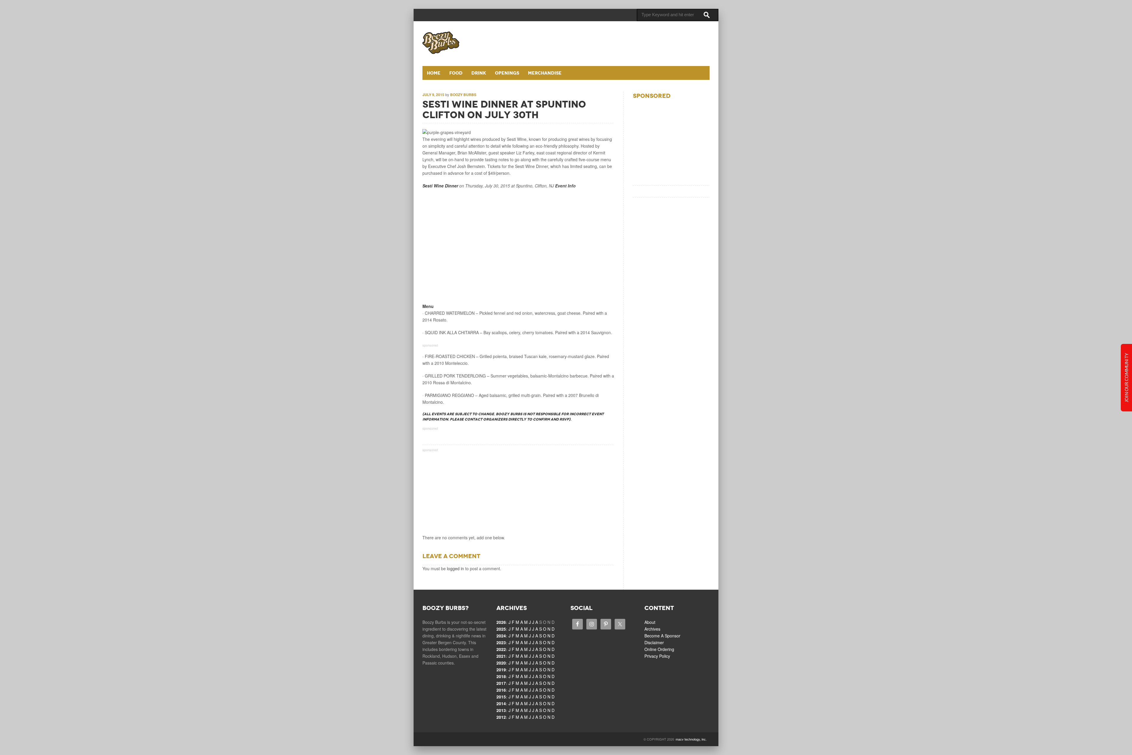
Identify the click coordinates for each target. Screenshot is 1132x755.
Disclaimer (654, 642)
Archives (652, 629)
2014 (501, 703)
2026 (501, 622)
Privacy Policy (657, 656)
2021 (501, 656)
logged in (455, 568)
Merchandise (545, 73)
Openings (507, 73)
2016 (501, 690)
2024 (501, 636)
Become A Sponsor (662, 636)
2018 (501, 676)
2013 (501, 710)
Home (433, 73)
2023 (501, 642)
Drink (478, 73)
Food (456, 73)
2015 (501, 697)
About (649, 622)
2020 (501, 663)
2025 (501, 629)
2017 (501, 683)
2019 (501, 669)
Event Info (565, 186)
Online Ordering (659, 649)
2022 (501, 649)
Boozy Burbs (463, 94)
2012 (501, 717)
